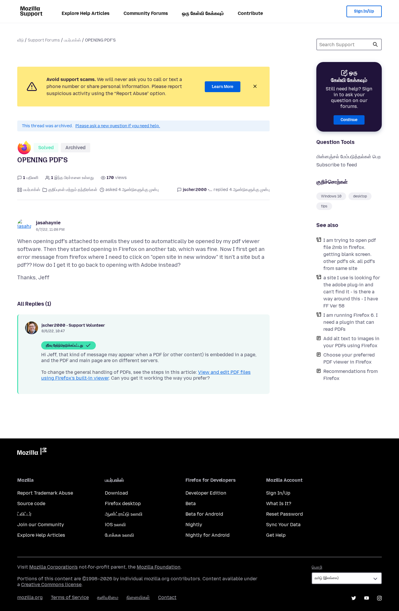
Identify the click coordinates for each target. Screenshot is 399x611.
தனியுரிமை (107, 597)
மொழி (317, 567)
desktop (360, 196)
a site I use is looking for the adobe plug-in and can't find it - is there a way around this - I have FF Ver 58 (351, 292)
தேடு (375, 44)
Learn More (222, 86)
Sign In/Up (364, 11)
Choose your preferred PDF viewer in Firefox (349, 358)
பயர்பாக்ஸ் (72, 40)
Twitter (353, 598)
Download (116, 493)
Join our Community (40, 524)
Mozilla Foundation (159, 567)
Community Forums (146, 13)
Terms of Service (70, 597)
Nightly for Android (207, 535)
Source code (31, 503)
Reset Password (284, 514)
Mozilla (31, 452)
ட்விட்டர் (24, 514)
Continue (349, 119)
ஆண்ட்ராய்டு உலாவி (124, 514)
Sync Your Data (283, 524)
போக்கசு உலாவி (119, 535)
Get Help (276, 535)
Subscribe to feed (336, 165)
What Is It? (278, 503)
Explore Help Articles (86, 13)
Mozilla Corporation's (53, 567)
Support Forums (44, 40)
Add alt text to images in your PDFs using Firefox (351, 342)
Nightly (193, 524)
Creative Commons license (51, 584)
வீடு (20, 40)
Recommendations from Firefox (350, 375)
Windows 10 (331, 196)
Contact (167, 597)
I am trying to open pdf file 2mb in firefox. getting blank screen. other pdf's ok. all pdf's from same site (349, 254)
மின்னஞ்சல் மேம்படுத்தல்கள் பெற (348, 156)
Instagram (379, 598)
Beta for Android (204, 514)
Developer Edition (205, 493)
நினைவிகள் (138, 597)
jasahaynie (48, 223)
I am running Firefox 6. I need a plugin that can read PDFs (350, 322)
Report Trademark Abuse (45, 493)
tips (324, 206)
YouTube (366, 598)
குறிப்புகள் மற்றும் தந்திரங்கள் (72, 189)
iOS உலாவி (115, 524)
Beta (190, 503)
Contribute (250, 13)
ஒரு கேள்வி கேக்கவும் (203, 13)
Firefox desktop (123, 503)
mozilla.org (30, 597)
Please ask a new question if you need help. (117, 125)
